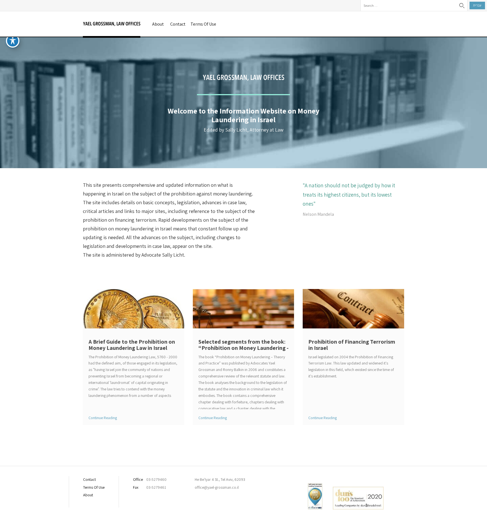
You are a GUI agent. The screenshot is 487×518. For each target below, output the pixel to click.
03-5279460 (156, 479)
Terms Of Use (203, 24)
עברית (477, 5)
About (158, 24)
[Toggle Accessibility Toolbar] (12, 41)
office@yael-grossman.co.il (217, 487)
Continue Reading (102, 417)
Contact (177, 24)
